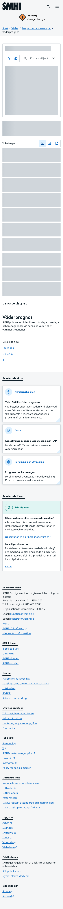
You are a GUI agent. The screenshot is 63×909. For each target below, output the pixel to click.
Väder (14, 28)
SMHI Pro (24, 832)
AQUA (22, 823)
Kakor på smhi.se (12, 718)
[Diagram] (57, 143)
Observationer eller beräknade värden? (27, 536)
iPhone (22, 891)
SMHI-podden (10, 663)
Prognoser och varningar (36, 28)
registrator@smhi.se (22, 618)
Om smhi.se (9, 728)
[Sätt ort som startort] (16, 58)
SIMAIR (6, 693)
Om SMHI (8, 653)
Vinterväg (24, 842)
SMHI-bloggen (10, 658)
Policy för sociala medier (16, 767)
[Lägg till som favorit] (8, 58)
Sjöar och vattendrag (14, 698)
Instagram (24, 763)
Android (23, 896)
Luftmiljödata (10, 793)
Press (5, 623)
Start (5, 28)
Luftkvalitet (8, 688)
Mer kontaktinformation (16, 633)
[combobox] (39, 58)
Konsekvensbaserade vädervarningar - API (31, 441)
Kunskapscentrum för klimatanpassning (25, 683)
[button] (48, 6)
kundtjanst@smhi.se (22, 613)
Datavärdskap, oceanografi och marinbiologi (28, 802)
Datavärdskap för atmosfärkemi (21, 807)
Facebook (10, 348)
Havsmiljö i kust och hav (16, 678)
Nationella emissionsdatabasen (20, 783)
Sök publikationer (12, 871)
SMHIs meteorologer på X (31, 753)
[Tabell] (42, 143)
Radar (8, 566)
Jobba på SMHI (10, 648)
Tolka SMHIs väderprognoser (22, 402)
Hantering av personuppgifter (19, 723)
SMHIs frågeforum (29, 628)
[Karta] (49, 143)
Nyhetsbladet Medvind (15, 876)
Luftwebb (24, 788)
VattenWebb (9, 797)
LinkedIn (10, 354)
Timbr (22, 837)
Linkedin (23, 758)
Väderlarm (24, 847)
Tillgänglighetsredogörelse (18, 713)
